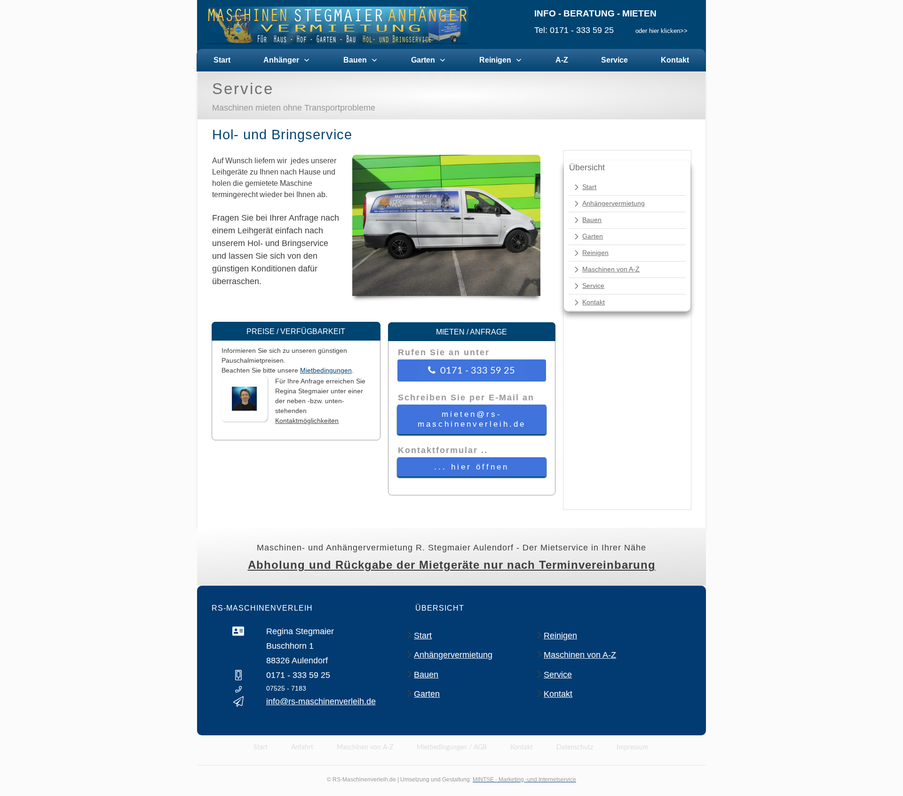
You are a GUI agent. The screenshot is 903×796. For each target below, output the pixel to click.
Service (593, 285)
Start (589, 187)
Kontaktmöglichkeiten (307, 420)
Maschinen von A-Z (611, 269)
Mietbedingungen (326, 370)
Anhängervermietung (613, 203)
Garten (592, 236)
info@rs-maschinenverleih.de (321, 701)
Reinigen (595, 252)
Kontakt (593, 302)
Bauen (592, 219)
